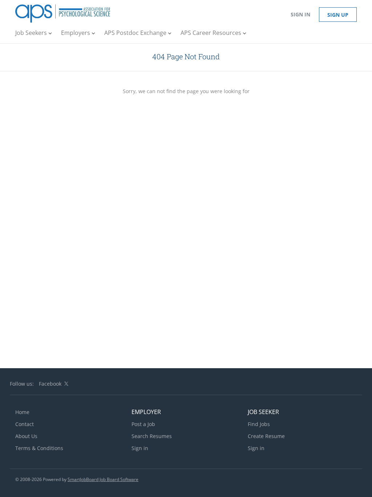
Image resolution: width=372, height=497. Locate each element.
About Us (26, 436)
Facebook (50, 383)
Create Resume (266, 436)
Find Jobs (259, 424)
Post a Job (143, 424)
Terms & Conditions (39, 448)
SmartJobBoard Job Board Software (103, 479)
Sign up (337, 14)
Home (22, 412)
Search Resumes (152, 436)
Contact (24, 424)
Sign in (300, 14)
